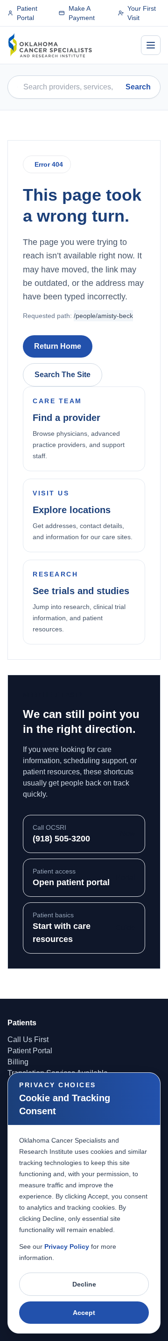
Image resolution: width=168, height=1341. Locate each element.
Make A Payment (82, 13)
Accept (84, 1312)
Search (138, 87)
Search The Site (63, 375)
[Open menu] (151, 45)
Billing (17, 1062)
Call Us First (28, 1039)
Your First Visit (141, 13)
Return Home (57, 346)
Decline (84, 1284)
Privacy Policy (66, 1246)
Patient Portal (27, 13)
